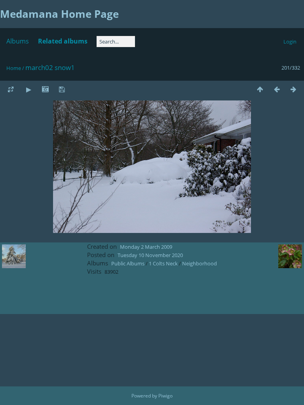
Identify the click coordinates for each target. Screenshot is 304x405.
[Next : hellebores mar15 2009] (293, 89)
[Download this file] (61, 89)
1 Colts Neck (163, 263)
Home (13, 68)
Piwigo (165, 395)
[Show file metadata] (45, 89)
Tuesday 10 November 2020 (150, 255)
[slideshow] (28, 89)
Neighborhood (199, 263)
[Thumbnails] (260, 89)
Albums (17, 41)
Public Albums (127, 263)
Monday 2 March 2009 (146, 246)
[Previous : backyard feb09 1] (276, 89)
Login (289, 41)
